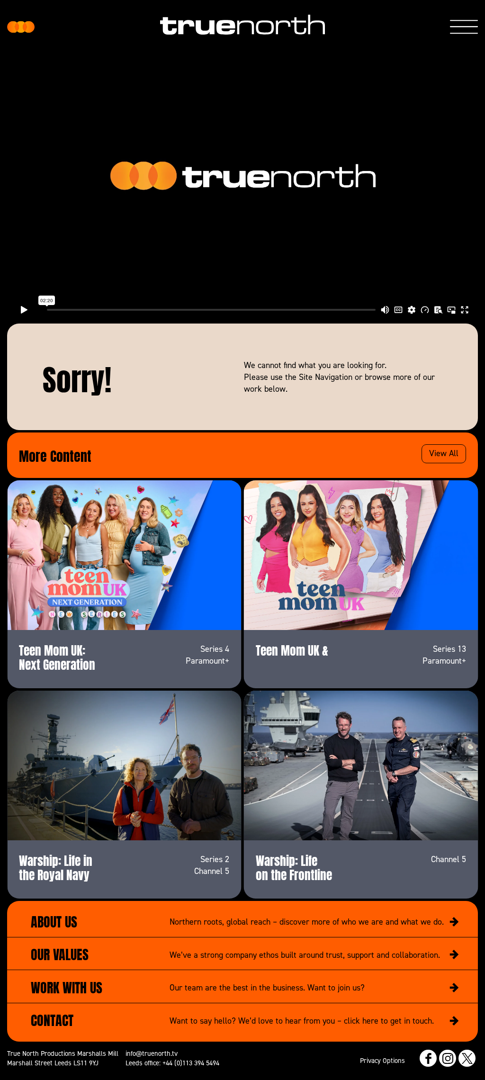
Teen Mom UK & (292, 649)
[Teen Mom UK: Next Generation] (124, 555)
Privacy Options (382, 1060)
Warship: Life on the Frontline (294, 866)
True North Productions (21, 27)
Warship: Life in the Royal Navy (55, 866)
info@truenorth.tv (152, 1053)
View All (443, 453)
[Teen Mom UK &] (361, 555)
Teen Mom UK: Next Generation (57, 656)
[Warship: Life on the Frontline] (361, 765)
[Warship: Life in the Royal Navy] (124, 765)
